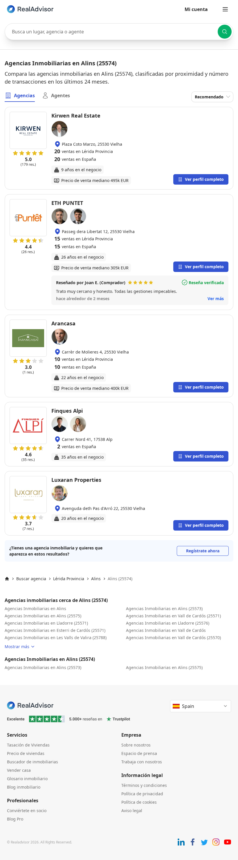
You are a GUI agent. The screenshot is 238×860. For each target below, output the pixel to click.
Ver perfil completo (204, 179)
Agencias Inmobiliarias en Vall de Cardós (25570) (173, 637)
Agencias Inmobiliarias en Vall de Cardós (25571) (173, 616)
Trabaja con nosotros (141, 762)
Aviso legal (131, 810)
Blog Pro (15, 819)
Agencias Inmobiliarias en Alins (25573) (164, 608)
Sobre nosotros (136, 745)
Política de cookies (139, 802)
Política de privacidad (142, 793)
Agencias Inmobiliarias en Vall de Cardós (166, 630)
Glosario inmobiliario (27, 778)
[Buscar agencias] (225, 32)
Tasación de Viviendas (28, 745)
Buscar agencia (31, 578)
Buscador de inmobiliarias (32, 762)
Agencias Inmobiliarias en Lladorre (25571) (46, 623)
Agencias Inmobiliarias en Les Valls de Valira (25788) (56, 637)
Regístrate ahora (202, 550)
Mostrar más (17, 646)
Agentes (60, 95)
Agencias (24, 95)
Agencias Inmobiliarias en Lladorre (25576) (167, 623)
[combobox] (119, 31)
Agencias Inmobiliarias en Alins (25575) (43, 616)
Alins (96, 578)
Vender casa (19, 770)
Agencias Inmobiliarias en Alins (35, 608)
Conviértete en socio (26, 810)
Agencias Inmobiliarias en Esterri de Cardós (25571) (55, 630)
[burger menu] (225, 9)
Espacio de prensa (139, 753)
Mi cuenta (196, 9)
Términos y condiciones (144, 785)
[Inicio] (7, 578)
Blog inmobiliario (23, 787)
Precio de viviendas (25, 753)
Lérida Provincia (68, 578)
